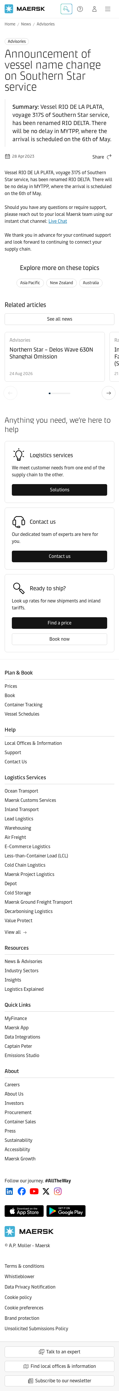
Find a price (59, 623)
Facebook (22, 1191)
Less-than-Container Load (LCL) (36, 856)
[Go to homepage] (25, 8)
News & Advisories (23, 961)
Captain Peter (18, 1046)
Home (10, 24)
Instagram (57, 1191)
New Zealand (61, 282)
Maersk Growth (20, 1159)
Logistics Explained (24, 989)
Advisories (46, 24)
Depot (11, 883)
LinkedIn (9, 1191)
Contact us (59, 556)
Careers (12, 1084)
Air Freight (15, 837)
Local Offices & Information (33, 743)
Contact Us (16, 762)
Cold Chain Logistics (25, 865)
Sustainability (18, 1140)
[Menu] (108, 9)
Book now (59, 639)
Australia (91, 282)
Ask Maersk (66, 8)
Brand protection (22, 1318)
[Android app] (66, 1211)
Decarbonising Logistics (29, 911)
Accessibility (17, 1149)
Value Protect (18, 920)
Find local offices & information (63, 1366)
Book (10, 695)
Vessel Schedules (22, 714)
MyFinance (16, 1018)
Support (80, 9)
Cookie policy (18, 1297)
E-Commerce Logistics (27, 846)
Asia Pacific (30, 282)
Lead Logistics (19, 819)
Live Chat (58, 221)
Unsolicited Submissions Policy (36, 1328)
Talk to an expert (63, 1352)
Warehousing (18, 828)
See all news (59, 319)
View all (13, 932)
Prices (11, 686)
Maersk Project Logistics (29, 874)
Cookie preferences (24, 1308)
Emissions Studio (22, 1055)
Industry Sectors (21, 970)
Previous (10, 393)
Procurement (18, 1112)
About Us (14, 1094)
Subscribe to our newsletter (63, 1380)
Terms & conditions (24, 1266)
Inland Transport (22, 809)
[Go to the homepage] (29, 1235)
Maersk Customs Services (30, 800)
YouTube (34, 1191)
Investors (14, 1103)
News (26, 24)
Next (109, 393)
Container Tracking (23, 705)
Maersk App (17, 1027)
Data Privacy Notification (30, 1287)
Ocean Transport (21, 791)
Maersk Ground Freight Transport (38, 902)
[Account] (94, 9)
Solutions (59, 490)
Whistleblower (19, 1276)
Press (10, 1131)
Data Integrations (22, 1037)
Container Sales (20, 1121)
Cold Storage (18, 893)
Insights (13, 980)
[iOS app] (24, 1211)
